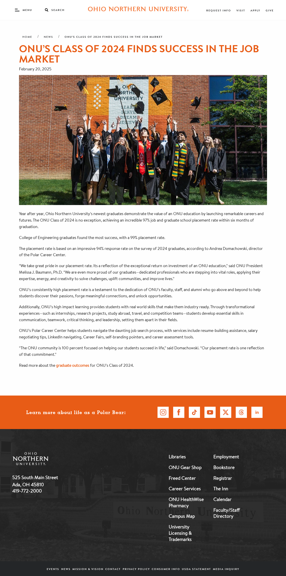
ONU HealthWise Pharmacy (186, 502)
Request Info (218, 10)
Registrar (222, 478)
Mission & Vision (87, 569)
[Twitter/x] (225, 412)
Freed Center (182, 478)
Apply (255, 10)
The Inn (220, 488)
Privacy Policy (136, 569)
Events (53, 569)
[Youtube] (210, 412)
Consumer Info (166, 569)
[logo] (53, 459)
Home (27, 37)
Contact (113, 569)
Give (270, 10)
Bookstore (224, 467)
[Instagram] (163, 412)
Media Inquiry (226, 569)
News (48, 37)
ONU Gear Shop (185, 467)
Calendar (222, 499)
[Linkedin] (257, 412)
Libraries (177, 456)
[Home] (138, 10)
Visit (240, 10)
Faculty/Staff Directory (226, 513)
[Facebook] (178, 412)
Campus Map (182, 516)
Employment (226, 456)
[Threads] (241, 412)
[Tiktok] (194, 412)
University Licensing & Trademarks (180, 533)
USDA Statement (196, 569)
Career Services (185, 488)
